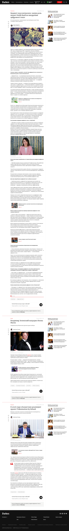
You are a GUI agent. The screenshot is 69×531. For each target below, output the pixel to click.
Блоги (44, 519)
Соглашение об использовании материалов (45, 524)
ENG (44, 2)
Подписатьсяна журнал (59, 2)
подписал (29, 354)
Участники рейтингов (19, 2)
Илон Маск (29, 385)
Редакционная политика (12, 524)
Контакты (4, 524)
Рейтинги (12, 2)
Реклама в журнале (31, 524)
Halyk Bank (13, 299)
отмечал (16, 472)
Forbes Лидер (34, 517)
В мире (12, 318)
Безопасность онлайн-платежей (61, 524)
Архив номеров (59, 517)
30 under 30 (31, 2)
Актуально (12, 404)
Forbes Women (26, 2)
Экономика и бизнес (21, 517)
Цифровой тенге (20, 299)
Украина (12, 385)
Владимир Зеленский (20, 385)
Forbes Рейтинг (34, 519)
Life (17, 519)
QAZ (41, 2)
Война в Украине (36, 385)
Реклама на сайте (22, 524)
